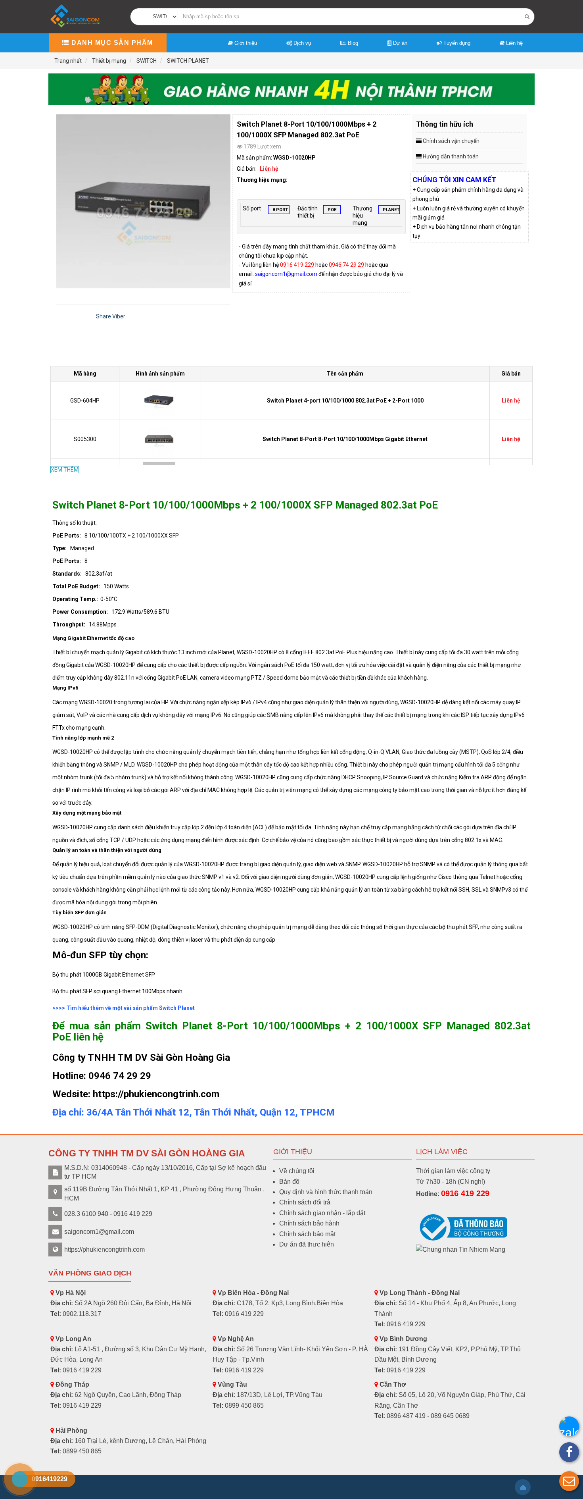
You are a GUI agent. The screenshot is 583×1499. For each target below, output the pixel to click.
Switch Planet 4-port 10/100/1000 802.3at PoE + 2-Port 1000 (345, 400)
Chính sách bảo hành (309, 1223)
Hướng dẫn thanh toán (451, 156)
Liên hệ (513, 43)
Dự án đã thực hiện (306, 1244)
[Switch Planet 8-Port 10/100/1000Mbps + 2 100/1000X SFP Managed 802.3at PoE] (143, 201)
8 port (280, 209)
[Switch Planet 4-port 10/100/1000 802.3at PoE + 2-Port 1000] (160, 400)
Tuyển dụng (456, 43)
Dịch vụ (301, 43)
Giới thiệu (245, 43)
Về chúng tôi (297, 1171)
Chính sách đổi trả (304, 1202)
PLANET (391, 209)
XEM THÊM (65, 469)
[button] (569, 1481)
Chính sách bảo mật (307, 1234)
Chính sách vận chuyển (451, 141)
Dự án (399, 43)
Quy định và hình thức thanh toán (325, 1192)
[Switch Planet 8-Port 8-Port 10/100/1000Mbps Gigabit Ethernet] (160, 438)
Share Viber (110, 316)
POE (332, 209)
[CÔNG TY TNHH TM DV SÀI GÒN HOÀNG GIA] (75, 16)
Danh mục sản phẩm (111, 42)
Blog (352, 43)
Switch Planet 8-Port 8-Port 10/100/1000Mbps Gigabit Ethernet (345, 439)
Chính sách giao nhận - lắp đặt (322, 1213)
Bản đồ (289, 1181)
